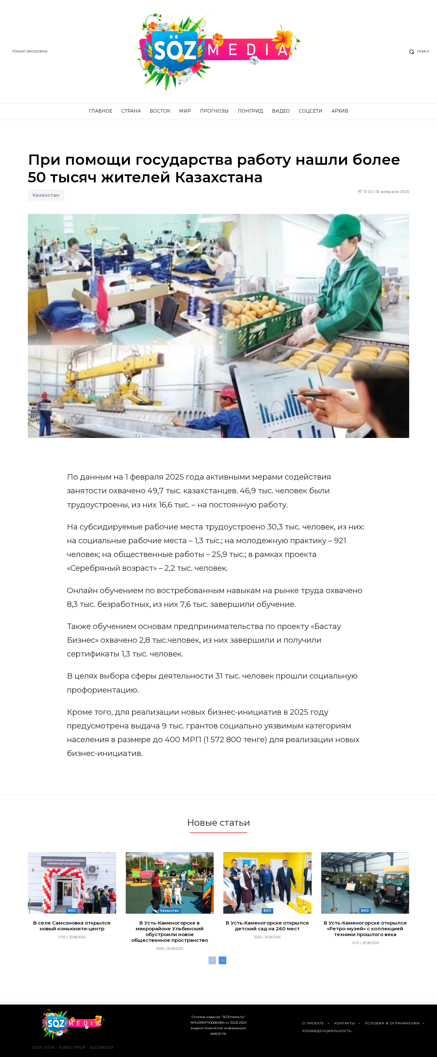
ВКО (72, 911)
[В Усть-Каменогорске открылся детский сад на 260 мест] (267, 883)
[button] (417, 51)
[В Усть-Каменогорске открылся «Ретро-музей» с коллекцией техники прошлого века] (365, 883)
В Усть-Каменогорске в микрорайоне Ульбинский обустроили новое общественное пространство (169, 931)
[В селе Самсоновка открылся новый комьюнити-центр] (72, 883)
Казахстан (46, 195)
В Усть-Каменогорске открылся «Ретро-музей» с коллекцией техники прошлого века (365, 928)
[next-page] (222, 960)
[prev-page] (212, 960)
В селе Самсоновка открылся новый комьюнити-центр (71, 926)
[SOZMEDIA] (218, 52)
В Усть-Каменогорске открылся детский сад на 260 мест (267, 926)
